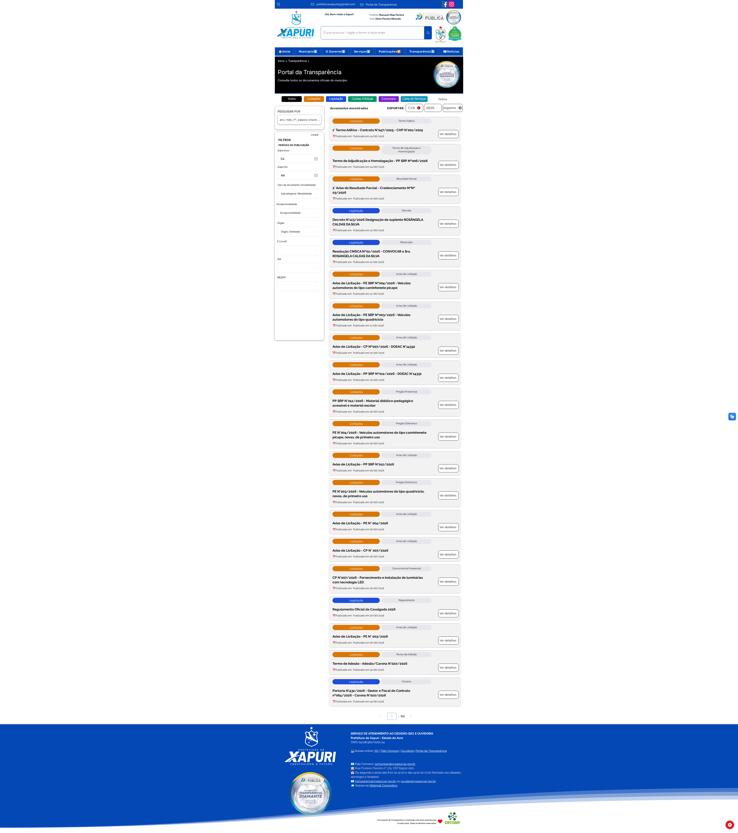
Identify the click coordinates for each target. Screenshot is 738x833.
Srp (279, 259)
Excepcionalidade (287, 204)
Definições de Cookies (694, 827)
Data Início (283, 150)
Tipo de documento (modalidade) (296, 185)
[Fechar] (733, 827)
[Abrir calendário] (315, 158)
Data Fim (283, 167)
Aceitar (721, 827)
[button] (308, 52)
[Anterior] (380, 716)
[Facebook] (445, 4)
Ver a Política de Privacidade (328, 827)
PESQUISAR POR (289, 111)
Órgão (280, 223)
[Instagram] (451, 4)
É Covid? (282, 241)
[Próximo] (411, 716)
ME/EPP (281, 277)
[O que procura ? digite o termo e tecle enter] (428, 32)
